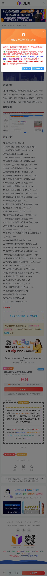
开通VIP (27, 68)
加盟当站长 (38, 68)
